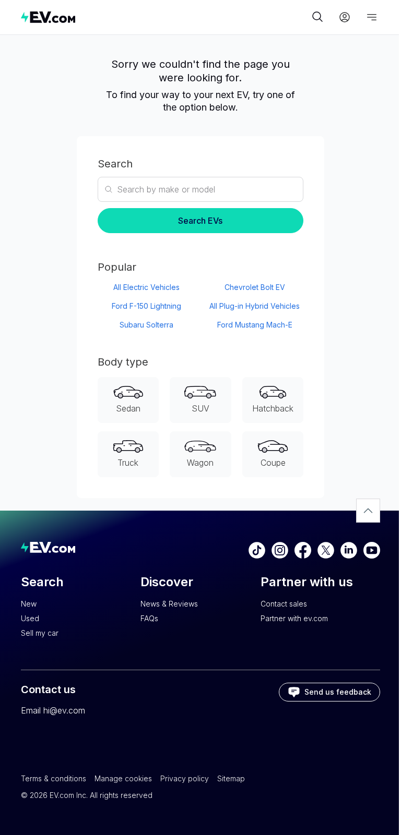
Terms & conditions (53, 778)
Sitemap (231, 778)
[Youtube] (371, 550)
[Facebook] (302, 550)
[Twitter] (325, 550)
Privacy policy (184, 778)
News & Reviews (169, 603)
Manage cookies (123, 778)
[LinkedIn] (348, 550)
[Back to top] (368, 511)
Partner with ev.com (294, 618)
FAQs (149, 618)
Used (30, 618)
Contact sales (284, 603)
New (29, 603)
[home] (165, 16)
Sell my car (39, 632)
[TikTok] (257, 550)
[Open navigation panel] (371, 17)
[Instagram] (280, 550)
